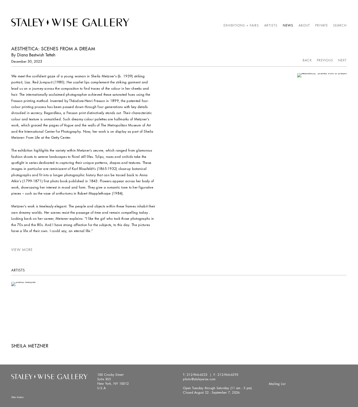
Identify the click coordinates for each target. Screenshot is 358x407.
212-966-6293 (228, 374)
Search (340, 25)
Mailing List (277, 384)
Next (342, 60)
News (288, 25)
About (304, 25)
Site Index (17, 397)
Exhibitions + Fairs (241, 25)
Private (321, 25)
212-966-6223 (197, 374)
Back (307, 60)
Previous (325, 60)
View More (22, 249)
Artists (271, 25)
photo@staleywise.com (199, 379)
